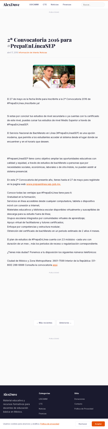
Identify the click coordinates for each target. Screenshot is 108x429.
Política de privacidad (49, 424)
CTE (45, 4)
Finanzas (67, 4)
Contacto (78, 404)
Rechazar (83, 424)
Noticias (55, 4)
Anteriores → (65, 323)
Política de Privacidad (83, 409)
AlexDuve (11, 4)
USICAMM (34, 4)
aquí (55, 265)
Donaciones (79, 399)
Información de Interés (29, 52)
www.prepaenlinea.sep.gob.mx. (43, 184)
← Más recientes (44, 323)
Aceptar (98, 424)
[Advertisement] (54, 20)
